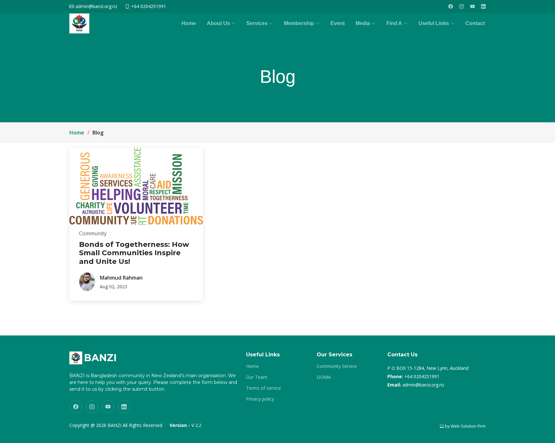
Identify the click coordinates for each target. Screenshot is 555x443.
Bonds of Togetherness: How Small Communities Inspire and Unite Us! (134, 253)
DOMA (324, 377)
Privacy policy (260, 399)
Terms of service (263, 388)
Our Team (256, 377)
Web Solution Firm (468, 426)
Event (337, 23)
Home (188, 23)
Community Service (337, 366)
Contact (475, 23)
